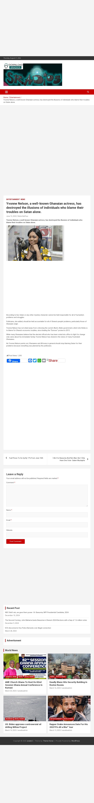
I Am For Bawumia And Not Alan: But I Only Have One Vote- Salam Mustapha (69, 459)
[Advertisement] (47, 28)
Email (9, 520)
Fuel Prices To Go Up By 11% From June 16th (26, 458)
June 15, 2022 (11, 216)
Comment (10, 483)
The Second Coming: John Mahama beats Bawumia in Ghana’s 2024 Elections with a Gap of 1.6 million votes (46, 620)
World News (11, 650)
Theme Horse (48, 741)
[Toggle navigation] (6, 92)
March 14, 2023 (10, 730)
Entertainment (13, 199)
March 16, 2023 (55, 688)
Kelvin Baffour (23, 216)
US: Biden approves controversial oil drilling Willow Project (23, 725)
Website (9, 530)
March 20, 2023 (10, 691)
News (23, 199)
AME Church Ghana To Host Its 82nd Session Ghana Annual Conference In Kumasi (23, 685)
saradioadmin (23, 691)
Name (9, 510)
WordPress (75, 741)
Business (9, 719)
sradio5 (30, 741)
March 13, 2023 (55, 730)
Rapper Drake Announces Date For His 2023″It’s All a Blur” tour (69, 725)
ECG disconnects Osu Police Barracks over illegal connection (28, 628)
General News (11, 677)
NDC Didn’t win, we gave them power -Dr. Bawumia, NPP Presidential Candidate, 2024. (37, 612)
